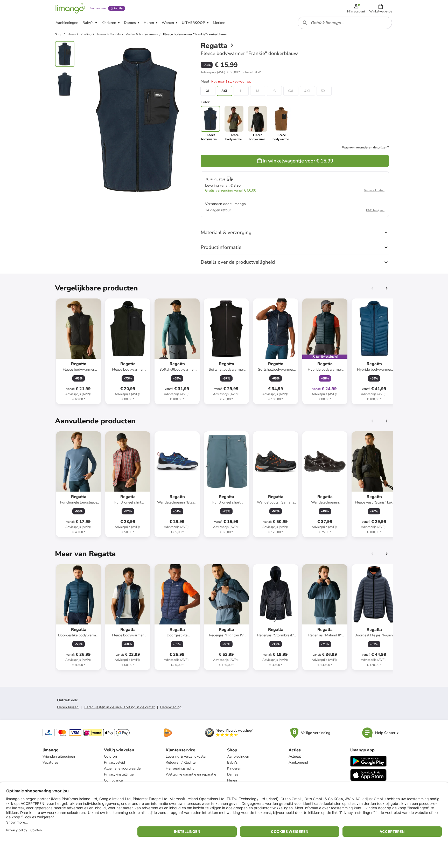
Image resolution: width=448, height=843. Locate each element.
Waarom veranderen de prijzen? (365, 147)
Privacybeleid (114, 762)
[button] (380, 8)
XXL (291, 91)
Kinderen (234, 768)
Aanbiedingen (238, 756)
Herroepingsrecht (180, 768)
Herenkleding (170, 707)
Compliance (113, 780)
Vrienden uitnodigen (59, 756)
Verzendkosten (374, 190)
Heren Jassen (68, 707)
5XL (324, 91)
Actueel (295, 756)
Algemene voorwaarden (123, 768)
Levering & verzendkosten (186, 756)
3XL (224, 91)
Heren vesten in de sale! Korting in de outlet (119, 707)
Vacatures (50, 762)
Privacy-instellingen (120, 774)
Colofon (110, 756)
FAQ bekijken (375, 210)
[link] (234, 123)
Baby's (232, 762)
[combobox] (344, 22)
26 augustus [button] (215, 179)
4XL (307, 91)
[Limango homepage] (70, 8)
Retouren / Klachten (182, 762)
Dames (232, 774)
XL (208, 91)
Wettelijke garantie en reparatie (191, 774)
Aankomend (298, 762)
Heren (232, 780)
